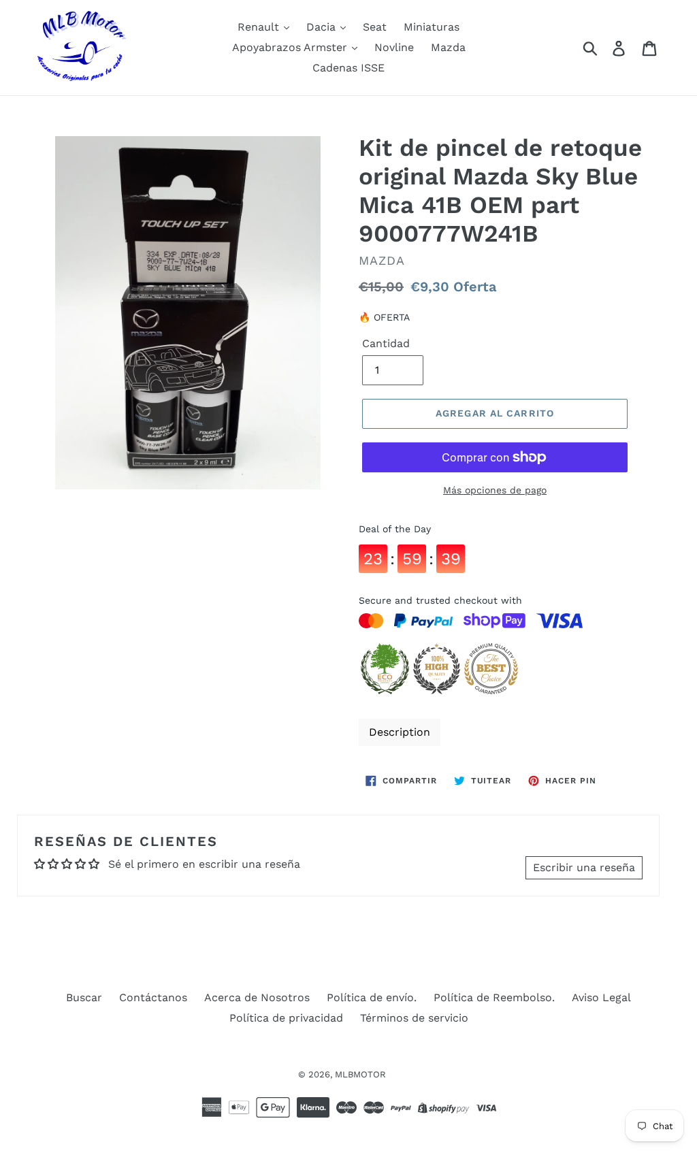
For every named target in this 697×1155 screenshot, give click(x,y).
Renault (260, 26)
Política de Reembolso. (494, 997)
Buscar (84, 997)
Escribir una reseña (584, 867)
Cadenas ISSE (348, 67)
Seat (375, 26)
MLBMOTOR (360, 1074)
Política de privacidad (286, 1017)
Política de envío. (372, 997)
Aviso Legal (601, 997)
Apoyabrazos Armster (291, 47)
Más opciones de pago (495, 490)
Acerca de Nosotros (257, 997)
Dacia (322, 26)
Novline (394, 47)
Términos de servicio (414, 1017)
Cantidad (386, 343)
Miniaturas (431, 26)
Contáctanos (153, 997)
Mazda (448, 47)
